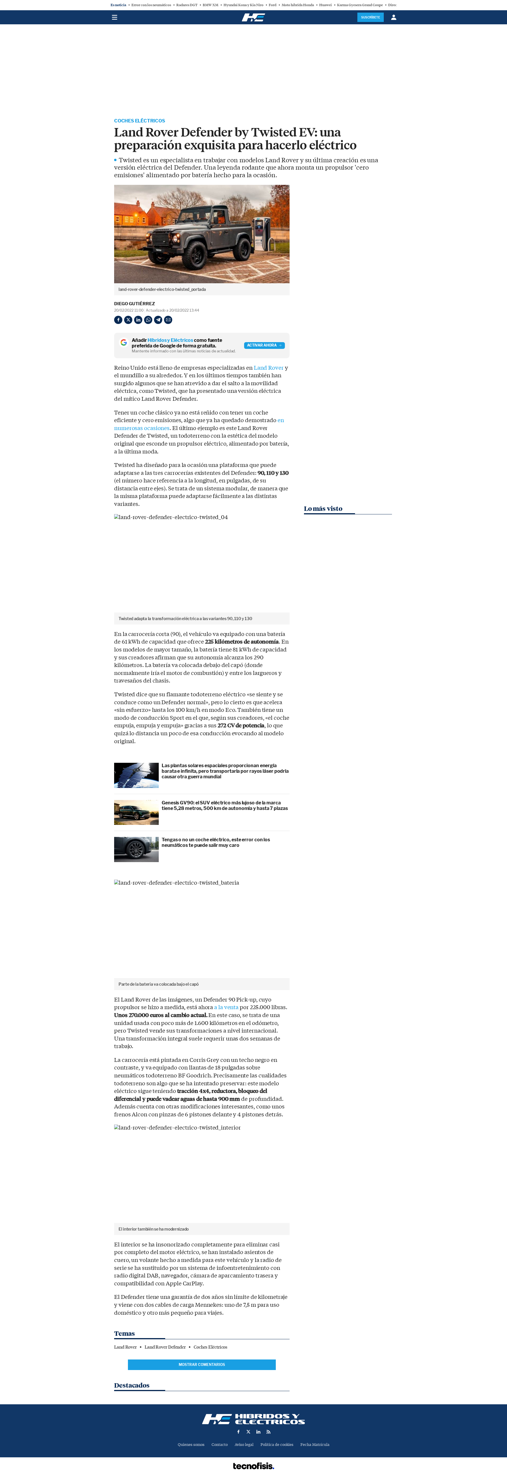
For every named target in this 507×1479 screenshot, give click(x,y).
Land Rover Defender (165, 1347)
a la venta (226, 1007)
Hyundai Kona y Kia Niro (243, 5)
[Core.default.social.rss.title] (268, 1432)
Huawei (325, 5)
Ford (272, 5)
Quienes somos (191, 1444)
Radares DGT (186, 5)
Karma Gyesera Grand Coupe (360, 5)
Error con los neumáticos (151, 5)
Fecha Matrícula (314, 1444)
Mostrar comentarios (202, 1364)
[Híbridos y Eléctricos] (253, 1419)
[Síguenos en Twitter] (249, 1432)
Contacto (220, 1444)
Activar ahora (262, 345)
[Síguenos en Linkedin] (258, 1432)
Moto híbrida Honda (298, 5)
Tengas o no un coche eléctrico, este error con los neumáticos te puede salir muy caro (216, 842)
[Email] (168, 320)
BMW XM (210, 5)
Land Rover (269, 368)
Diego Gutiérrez (134, 303)
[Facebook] (118, 320)
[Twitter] (128, 320)
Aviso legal (244, 1444)
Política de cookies (277, 1444)
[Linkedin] (138, 320)
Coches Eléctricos (139, 121)
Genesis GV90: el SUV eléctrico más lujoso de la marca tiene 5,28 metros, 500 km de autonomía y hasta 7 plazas (225, 805)
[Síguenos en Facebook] (239, 1432)
